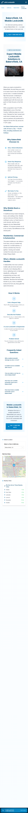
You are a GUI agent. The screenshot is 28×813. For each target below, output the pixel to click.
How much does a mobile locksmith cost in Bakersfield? (14, 391)
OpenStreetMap (18, 476)
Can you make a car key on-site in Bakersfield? (14, 374)
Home (2, 7)
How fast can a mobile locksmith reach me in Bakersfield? (14, 382)
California (9, 7)
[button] (14, 465)
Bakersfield (16, 7)
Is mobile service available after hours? (14, 366)
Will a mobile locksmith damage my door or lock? (14, 359)
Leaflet (12, 476)
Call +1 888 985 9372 (15, 34)
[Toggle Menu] (26, 2)
